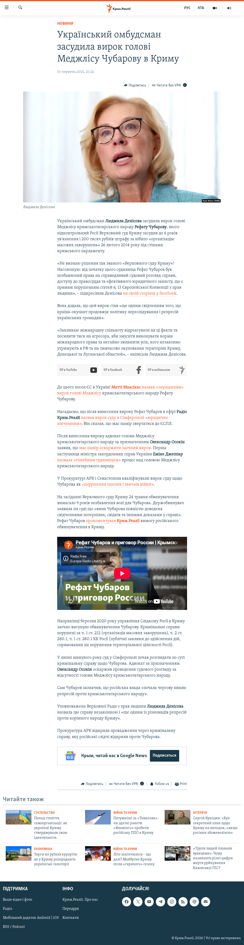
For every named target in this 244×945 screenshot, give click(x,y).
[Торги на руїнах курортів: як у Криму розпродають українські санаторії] (18, 853)
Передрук (70, 909)
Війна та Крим (125, 813)
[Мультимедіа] (215, 8)
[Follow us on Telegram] (160, 901)
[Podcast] (194, 901)
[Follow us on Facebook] (126, 901)
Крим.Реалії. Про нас (80, 900)
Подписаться (164, 756)
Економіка (43, 849)
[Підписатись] (205, 901)
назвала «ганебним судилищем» (89, 460)
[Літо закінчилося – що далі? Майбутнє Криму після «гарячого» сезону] (98, 853)
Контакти (70, 918)
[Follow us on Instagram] (171, 901)
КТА (201, 8)
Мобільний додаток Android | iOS (31, 918)
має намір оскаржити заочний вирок (115, 448)
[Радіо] (229, 8)
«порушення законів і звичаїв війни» (117, 485)
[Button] (135, 85)
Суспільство (44, 813)
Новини (65, 24)
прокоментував (113, 521)
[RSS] (183, 901)
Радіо (7, 909)
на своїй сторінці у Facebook (150, 294)
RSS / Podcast (14, 927)
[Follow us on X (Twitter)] (137, 901)
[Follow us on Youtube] (149, 901)
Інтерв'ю (200, 813)
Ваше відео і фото (17, 900)
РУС (187, 8)
